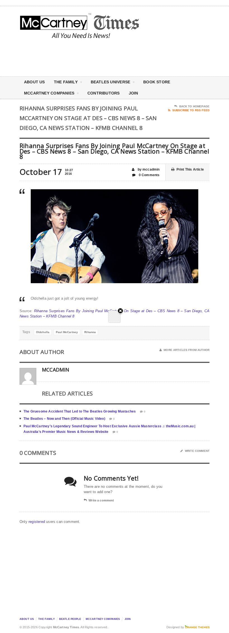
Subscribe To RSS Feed (190, 110)
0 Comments (148, 175)
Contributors (103, 93)
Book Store (156, 82)
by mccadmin (148, 169)
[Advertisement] (162, 57)
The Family (66, 82)
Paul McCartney (67, 332)
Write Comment (197, 450)
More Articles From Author (186, 349)
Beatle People (70, 619)
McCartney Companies (103, 619)
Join (133, 93)
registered (37, 522)
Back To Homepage (194, 106)
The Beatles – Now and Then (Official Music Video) (64, 419)
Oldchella (42, 332)
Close (120, 311)
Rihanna (90, 332)
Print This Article (190, 169)
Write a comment (101, 500)
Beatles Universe (110, 82)
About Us (34, 82)
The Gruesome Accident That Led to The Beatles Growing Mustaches (79, 411)
